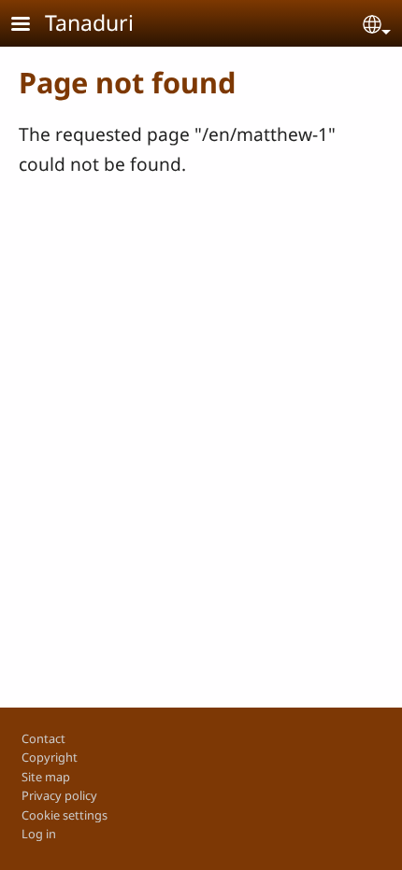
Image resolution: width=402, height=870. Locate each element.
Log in (39, 833)
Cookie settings (65, 815)
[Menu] (31, 25)
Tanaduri (89, 22)
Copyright (50, 757)
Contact (43, 738)
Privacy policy (59, 795)
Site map (46, 776)
